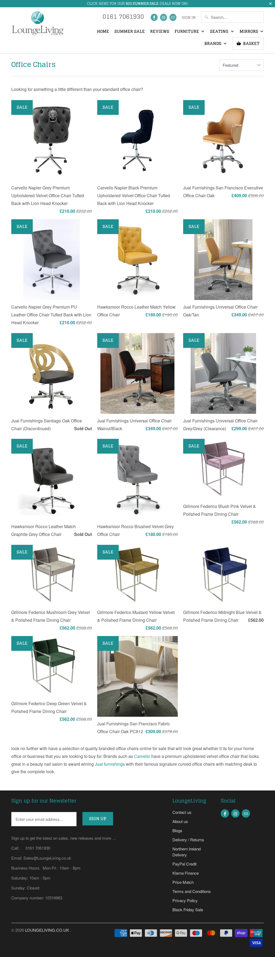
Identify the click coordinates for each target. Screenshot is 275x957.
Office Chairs (33, 64)
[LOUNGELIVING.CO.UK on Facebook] (154, 17)
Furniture (187, 32)
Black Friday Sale (187, 909)
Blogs (177, 830)
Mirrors (249, 32)
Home (103, 32)
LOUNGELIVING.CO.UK (47, 930)
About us (180, 821)
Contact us (181, 812)
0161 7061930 (123, 18)
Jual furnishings (110, 764)
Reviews (159, 32)
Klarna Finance (185, 873)
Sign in (189, 18)
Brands (213, 44)
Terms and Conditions (191, 891)
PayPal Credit (184, 864)
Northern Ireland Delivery (186, 851)
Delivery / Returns (188, 839)
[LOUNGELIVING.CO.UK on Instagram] (163, 17)
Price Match (183, 882)
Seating (220, 32)
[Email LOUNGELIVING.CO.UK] (172, 17)
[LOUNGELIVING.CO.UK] (37, 25)
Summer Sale (129, 32)
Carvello (142, 756)
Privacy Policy (185, 900)
